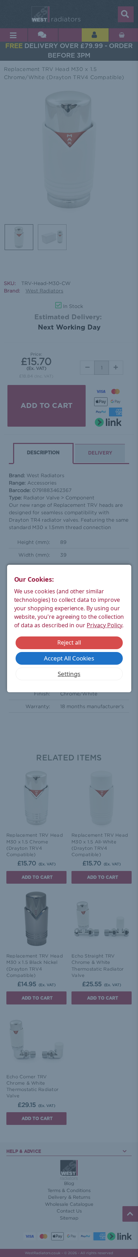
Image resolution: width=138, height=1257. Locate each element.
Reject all (69, 642)
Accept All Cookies (69, 658)
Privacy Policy (104, 625)
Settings (69, 674)
